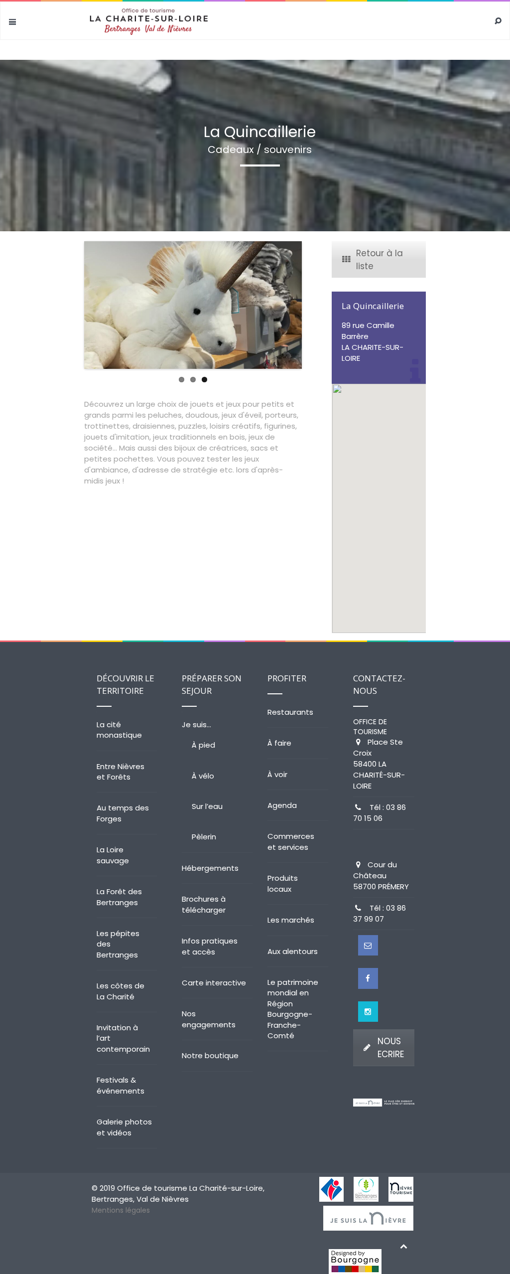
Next (317, 305)
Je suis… (196, 724)
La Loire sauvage (113, 854)
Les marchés (290, 920)
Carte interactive (214, 982)
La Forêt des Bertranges (119, 896)
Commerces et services (290, 841)
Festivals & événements (120, 1085)
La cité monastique (119, 729)
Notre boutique (210, 1055)
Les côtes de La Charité (120, 990)
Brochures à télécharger (204, 904)
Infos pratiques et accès (210, 946)
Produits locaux (282, 883)
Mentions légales (121, 1210)
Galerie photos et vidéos (124, 1126)
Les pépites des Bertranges (118, 944)
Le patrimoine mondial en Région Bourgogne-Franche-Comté (292, 1009)
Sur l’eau (207, 806)
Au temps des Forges (123, 812)
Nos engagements (209, 1018)
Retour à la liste (379, 259)
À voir (277, 774)
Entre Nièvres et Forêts (120, 771)
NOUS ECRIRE (391, 1047)
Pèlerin (204, 836)
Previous (69, 305)
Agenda (282, 805)
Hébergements (210, 868)
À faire (279, 743)
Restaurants (290, 712)
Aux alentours (292, 951)
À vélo (203, 776)
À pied (203, 745)
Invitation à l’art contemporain (123, 1038)
